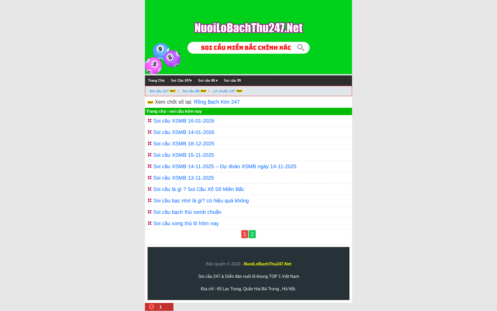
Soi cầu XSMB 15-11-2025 (183, 155)
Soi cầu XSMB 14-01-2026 (183, 132)
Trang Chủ (156, 80)
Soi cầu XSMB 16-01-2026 (183, 121)
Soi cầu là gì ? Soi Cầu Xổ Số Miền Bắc (198, 189)
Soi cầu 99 (232, 80)
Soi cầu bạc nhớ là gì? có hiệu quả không (201, 200)
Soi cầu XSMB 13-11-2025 (183, 178)
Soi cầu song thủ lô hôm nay (186, 223)
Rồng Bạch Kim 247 (217, 102)
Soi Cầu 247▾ (181, 80)
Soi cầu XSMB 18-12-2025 (183, 143)
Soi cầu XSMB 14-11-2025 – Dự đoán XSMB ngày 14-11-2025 (224, 166)
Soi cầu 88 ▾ (208, 80)
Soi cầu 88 (191, 91)
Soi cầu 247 (159, 91)
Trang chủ (156, 111)
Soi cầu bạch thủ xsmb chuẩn (187, 212)
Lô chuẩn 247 (224, 91)
